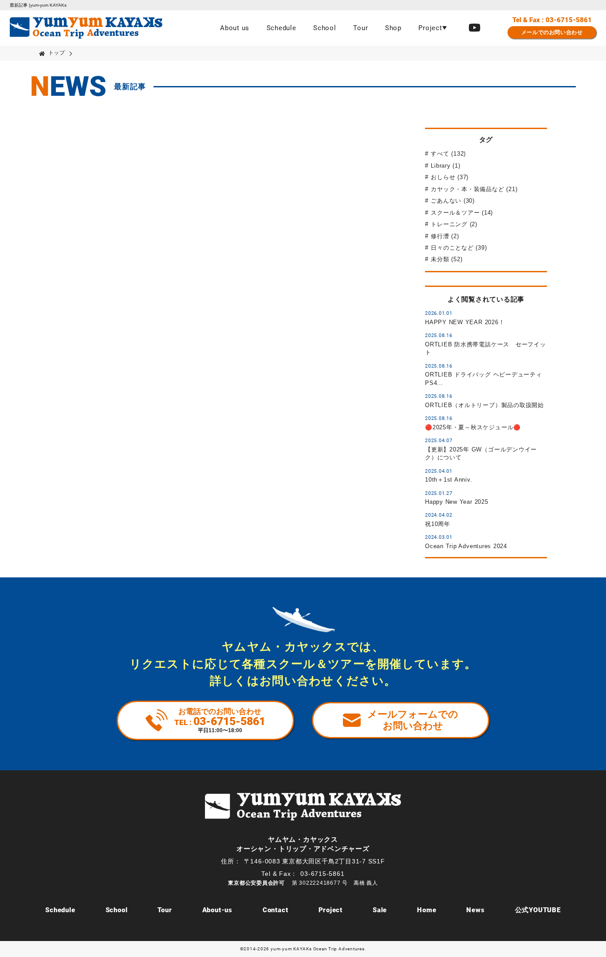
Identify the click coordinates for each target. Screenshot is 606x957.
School (324, 28)
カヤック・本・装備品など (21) (474, 189)
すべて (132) (448, 153)
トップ (56, 52)
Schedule (281, 28)
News (475, 910)
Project (330, 910)
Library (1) (445, 165)
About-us (217, 910)
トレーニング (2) (454, 224)
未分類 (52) (446, 259)
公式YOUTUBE (538, 910)
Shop (393, 28)
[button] (432, 28)
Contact (275, 910)
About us (234, 28)
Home (426, 910)
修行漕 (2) (445, 236)
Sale (380, 910)
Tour (360, 28)
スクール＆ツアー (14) (462, 212)
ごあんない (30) (453, 200)
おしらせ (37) (449, 177)
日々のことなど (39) (459, 247)
